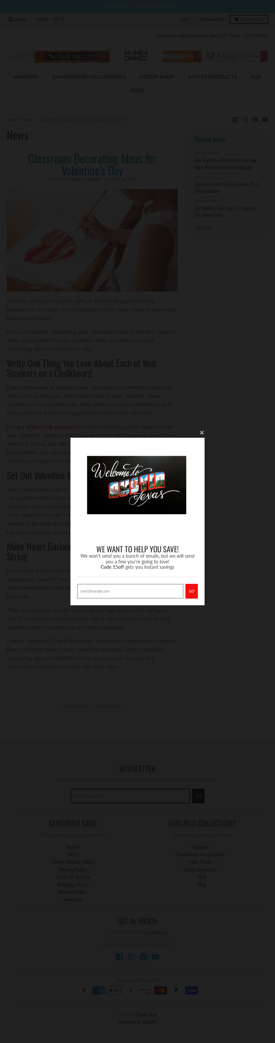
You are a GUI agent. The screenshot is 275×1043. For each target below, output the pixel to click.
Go (192, 591)
